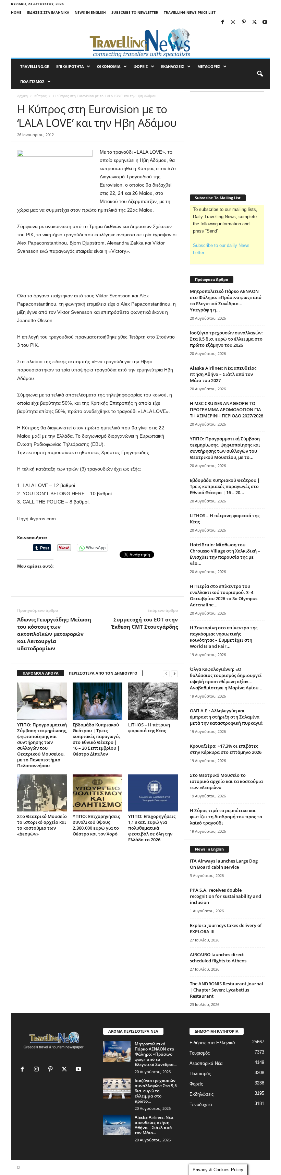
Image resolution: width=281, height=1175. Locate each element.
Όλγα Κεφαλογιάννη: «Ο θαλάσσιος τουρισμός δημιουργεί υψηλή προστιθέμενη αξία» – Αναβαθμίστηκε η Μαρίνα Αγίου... (226, 678)
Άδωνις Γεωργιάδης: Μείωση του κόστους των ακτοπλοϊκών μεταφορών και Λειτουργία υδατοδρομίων (54, 634)
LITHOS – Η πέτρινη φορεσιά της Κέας (149, 728)
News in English (90, 12)
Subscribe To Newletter (134, 12)
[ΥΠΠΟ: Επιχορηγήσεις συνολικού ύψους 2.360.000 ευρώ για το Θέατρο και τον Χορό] (97, 792)
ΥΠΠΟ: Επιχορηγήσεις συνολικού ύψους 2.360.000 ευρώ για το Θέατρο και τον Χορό (96, 825)
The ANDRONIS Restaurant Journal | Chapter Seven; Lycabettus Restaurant (226, 990)
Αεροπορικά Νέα (206, 1063)
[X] (254, 22)
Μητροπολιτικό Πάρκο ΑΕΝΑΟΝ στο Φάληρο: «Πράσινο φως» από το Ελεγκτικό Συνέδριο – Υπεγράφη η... (225, 300)
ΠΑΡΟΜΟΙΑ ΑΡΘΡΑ (41, 673)
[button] (259, 74)
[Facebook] (222, 22)
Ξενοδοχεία (201, 1104)
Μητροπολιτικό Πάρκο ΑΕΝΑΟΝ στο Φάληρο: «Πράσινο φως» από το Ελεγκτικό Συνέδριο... (155, 1054)
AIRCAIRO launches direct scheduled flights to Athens (218, 957)
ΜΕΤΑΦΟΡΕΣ (208, 66)
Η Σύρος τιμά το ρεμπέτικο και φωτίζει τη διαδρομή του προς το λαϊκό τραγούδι (226, 816)
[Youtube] (265, 22)
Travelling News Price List (190, 12)
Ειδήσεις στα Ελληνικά (48, 12)
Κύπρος (40, 95)
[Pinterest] (244, 22)
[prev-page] (166, 673)
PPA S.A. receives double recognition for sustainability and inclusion (225, 896)
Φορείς (196, 1084)
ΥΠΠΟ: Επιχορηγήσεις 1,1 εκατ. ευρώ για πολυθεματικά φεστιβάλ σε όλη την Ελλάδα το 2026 (151, 828)
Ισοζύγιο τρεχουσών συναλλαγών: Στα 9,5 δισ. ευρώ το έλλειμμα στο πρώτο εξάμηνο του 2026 (226, 339)
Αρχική (22, 95)
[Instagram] (233, 22)
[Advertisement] (97, 273)
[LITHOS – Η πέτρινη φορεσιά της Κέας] (153, 701)
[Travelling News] (140, 42)
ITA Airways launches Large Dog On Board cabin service (224, 864)
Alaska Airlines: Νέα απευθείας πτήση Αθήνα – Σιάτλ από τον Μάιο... (154, 1125)
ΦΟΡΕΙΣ (141, 66)
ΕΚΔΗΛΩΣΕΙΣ (172, 66)
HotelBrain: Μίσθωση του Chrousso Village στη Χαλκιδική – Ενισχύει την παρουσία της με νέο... (225, 554)
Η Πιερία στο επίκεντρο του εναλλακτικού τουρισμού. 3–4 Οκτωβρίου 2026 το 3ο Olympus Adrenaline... (223, 595)
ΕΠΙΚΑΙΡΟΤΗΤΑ (70, 66)
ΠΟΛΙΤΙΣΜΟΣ (32, 81)
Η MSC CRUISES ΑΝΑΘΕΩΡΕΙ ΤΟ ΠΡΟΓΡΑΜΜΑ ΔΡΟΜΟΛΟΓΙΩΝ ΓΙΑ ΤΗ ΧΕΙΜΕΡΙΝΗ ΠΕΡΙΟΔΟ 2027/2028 (226, 409)
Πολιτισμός (200, 1073)
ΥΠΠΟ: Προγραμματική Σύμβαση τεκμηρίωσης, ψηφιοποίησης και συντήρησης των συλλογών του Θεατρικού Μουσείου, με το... (225, 448)
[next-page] (174, 673)
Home (16, 12)
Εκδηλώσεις (201, 1094)
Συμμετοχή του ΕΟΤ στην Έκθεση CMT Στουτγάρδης (144, 623)
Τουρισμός (200, 1053)
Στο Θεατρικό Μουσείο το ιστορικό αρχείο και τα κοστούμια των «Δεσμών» (42, 825)
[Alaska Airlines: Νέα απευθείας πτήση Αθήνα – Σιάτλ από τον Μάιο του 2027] (117, 1125)
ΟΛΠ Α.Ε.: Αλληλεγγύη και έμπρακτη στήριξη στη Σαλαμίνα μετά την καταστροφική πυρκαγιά (226, 717)
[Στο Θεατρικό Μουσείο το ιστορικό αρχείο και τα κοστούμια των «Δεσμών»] (42, 792)
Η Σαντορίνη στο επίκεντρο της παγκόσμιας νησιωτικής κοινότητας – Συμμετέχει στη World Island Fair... (223, 637)
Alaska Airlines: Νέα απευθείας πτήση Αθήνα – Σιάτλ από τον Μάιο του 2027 (223, 374)
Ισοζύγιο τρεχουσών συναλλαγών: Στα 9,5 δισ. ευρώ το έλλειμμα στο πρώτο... (156, 1091)
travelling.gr (34, 66)
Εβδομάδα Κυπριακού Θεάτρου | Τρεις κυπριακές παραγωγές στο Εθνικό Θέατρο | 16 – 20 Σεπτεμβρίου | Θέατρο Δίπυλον (96, 739)
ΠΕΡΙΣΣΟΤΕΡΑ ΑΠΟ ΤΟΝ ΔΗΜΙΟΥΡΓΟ (103, 673)
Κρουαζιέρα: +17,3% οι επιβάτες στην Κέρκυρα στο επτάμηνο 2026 (225, 749)
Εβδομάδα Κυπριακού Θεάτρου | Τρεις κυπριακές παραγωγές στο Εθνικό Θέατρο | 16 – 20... (225, 486)
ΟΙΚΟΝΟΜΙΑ (109, 66)
